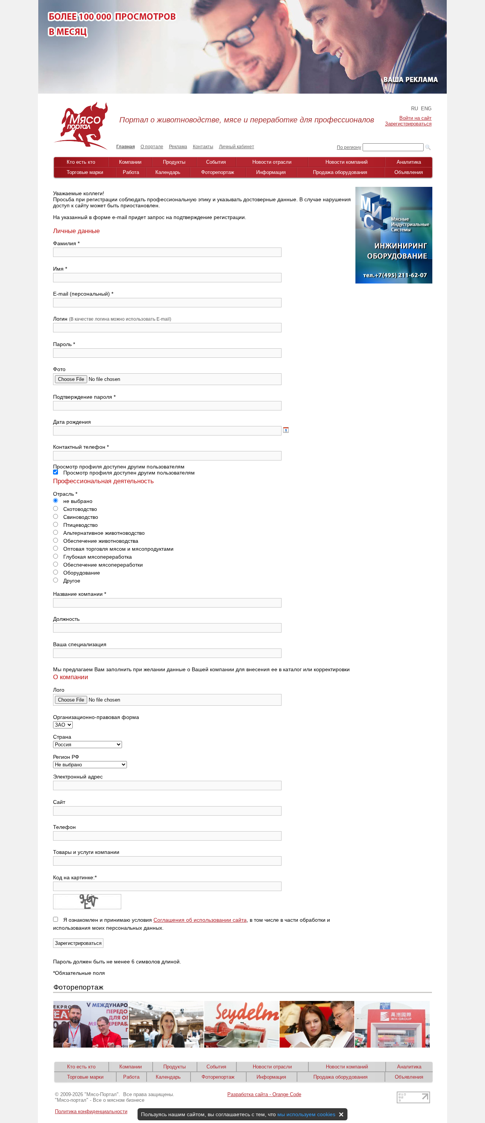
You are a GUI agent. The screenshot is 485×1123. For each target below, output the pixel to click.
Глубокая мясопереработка (97, 557)
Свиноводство (80, 517)
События (216, 162)
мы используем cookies (306, 1114)
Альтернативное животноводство (103, 533)
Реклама (178, 146)
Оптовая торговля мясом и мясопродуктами (118, 549)
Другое (71, 581)
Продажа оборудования (340, 172)
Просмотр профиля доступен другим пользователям (128, 473)
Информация (271, 172)
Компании (130, 162)
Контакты (203, 146)
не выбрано (77, 501)
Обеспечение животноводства (100, 541)
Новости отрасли (271, 162)
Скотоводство (79, 509)
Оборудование (81, 573)
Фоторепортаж (217, 172)
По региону (349, 147)
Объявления (408, 172)
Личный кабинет (236, 146)
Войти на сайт (415, 118)
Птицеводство (80, 525)
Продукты (174, 162)
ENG (426, 108)
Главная (125, 146)
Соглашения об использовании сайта (200, 920)
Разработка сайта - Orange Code (264, 1094)
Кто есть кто (81, 162)
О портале (152, 146)
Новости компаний (346, 162)
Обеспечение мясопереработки (102, 565)
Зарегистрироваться (408, 124)
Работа (131, 172)
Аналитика (409, 162)
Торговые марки (85, 172)
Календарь (167, 172)
